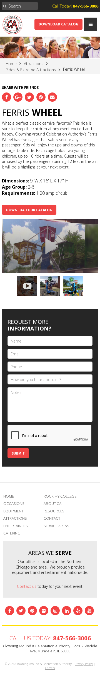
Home (8, 496)
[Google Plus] (17, 97)
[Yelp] (77, 610)
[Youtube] (89, 610)
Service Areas (56, 525)
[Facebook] (6, 97)
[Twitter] (29, 97)
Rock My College (60, 496)
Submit (18, 453)
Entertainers (15, 525)
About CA (52, 503)
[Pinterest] (41, 97)
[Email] (52, 97)
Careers (50, 668)
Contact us (26, 586)
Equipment (13, 511)
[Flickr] (43, 610)
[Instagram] (55, 610)
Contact (52, 518)
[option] (50, 246)
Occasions (13, 503)
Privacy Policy (84, 664)
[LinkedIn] (66, 610)
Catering (11, 533)
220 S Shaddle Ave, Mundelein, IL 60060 (63, 648)
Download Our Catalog (29, 210)
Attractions (15, 518)
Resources (54, 511)
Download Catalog (58, 24)
